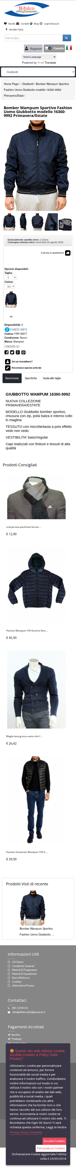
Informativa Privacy (23, 985)
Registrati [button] (35, 49)
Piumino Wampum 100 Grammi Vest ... (27, 630)
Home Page (11, 84)
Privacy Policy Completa (26, 1132)
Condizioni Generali (23, 966)
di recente (27, 883)
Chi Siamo (17, 961)
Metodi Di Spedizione (24, 973)
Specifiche (31, 378)
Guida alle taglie (52, 378)
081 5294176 (20, 1008)
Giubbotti (28, 84)
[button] (54, 48)
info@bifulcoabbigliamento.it (28, 1012)
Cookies (16, 981)
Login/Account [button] (51, 23)
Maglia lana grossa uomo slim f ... (24, 736)
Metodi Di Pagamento (24, 969)
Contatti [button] (24, 23)
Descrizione (12, 378)
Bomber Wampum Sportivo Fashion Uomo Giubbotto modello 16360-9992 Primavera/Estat (36, 89)
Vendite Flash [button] (15, 29)
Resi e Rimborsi (20, 977)
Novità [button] (11, 23)
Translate (50, 62)
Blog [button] (36, 23)
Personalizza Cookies (51, 1148)
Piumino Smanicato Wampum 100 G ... (27, 852)
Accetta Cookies (54, 1141)
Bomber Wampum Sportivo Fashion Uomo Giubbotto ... (37, 931)
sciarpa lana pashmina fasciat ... (23, 527)
